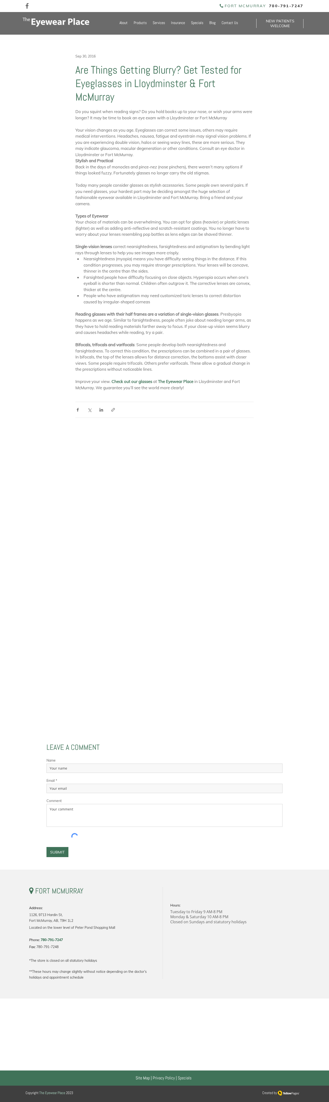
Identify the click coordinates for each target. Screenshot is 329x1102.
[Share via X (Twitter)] (89, 410)
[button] (139, 23)
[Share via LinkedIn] (101, 410)
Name (51, 760)
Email (50, 780)
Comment (54, 801)
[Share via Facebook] (77, 410)
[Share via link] (113, 410)
